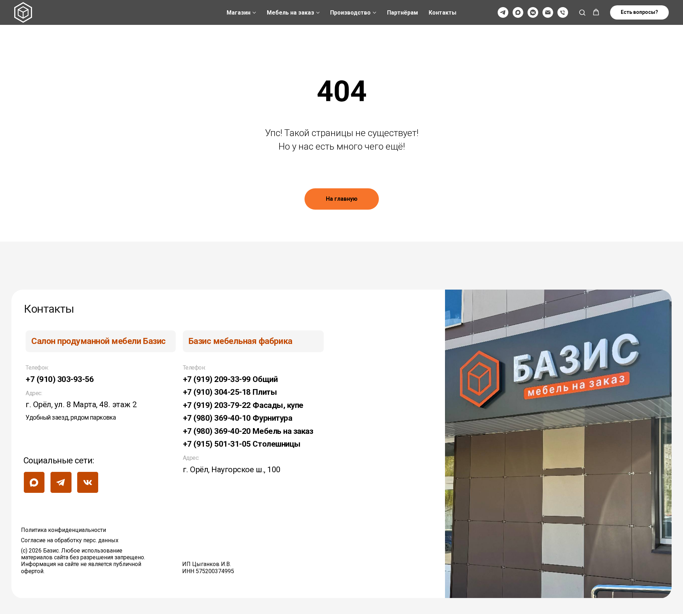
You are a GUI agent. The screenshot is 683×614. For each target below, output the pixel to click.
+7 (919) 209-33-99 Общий (230, 379)
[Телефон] (562, 12)
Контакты (442, 12)
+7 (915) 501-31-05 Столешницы (242, 443)
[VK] (533, 12)
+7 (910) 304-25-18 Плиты (230, 392)
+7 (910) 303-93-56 (60, 379)
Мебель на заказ (290, 12)
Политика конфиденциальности (63, 530)
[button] (582, 12)
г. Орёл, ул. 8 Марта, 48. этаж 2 (81, 404)
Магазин (238, 12)
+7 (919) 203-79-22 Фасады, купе (243, 405)
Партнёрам (402, 12)
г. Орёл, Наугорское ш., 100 (232, 469)
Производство (350, 12)
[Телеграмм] (503, 12)
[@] (547, 12)
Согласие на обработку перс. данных (69, 540)
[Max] (518, 12)
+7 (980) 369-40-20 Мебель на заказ (248, 431)
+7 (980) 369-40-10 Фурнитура (237, 417)
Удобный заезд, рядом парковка (71, 417)
